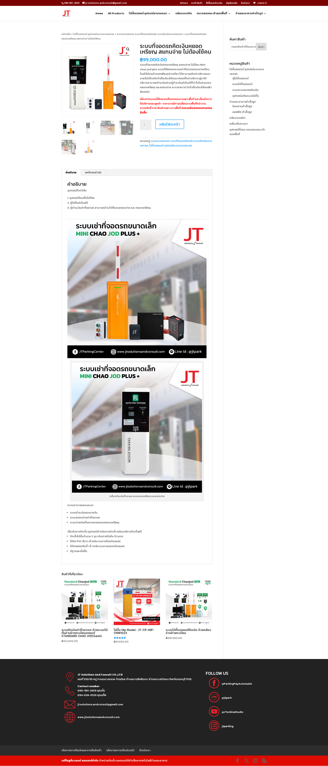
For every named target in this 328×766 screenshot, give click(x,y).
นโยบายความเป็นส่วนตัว (120, 750)
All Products (116, 13)
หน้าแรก (184, 3)
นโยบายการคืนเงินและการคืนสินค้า (82, 750)
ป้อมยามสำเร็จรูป (242, 106)
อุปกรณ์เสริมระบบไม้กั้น (245, 96)
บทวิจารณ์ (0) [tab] (93, 173)
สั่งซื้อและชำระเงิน (214, 3)
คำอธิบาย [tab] (70, 173)
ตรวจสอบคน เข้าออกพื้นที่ (212, 13)
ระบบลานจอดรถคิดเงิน (245, 90)
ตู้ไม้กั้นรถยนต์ (240, 78)
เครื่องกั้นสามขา (238, 124)
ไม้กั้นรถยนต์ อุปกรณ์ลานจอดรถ (148, 13)
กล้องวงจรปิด (183, 13)
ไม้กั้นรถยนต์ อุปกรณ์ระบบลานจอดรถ (93, 34)
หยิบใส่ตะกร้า (169, 124)
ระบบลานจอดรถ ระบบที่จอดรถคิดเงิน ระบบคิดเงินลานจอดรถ (149, 34)
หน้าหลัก (66, 34)
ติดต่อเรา (245, 3)
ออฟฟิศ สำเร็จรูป (242, 112)
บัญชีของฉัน (231, 3)
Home (99, 13)
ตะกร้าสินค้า (196, 3)
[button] (128, 49)
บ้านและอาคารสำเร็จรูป (249, 13)
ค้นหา (261, 47)
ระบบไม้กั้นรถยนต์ (242, 84)
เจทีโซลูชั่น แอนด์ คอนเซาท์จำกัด (80, 761)
